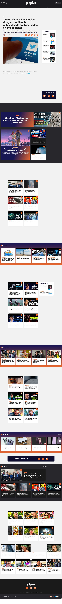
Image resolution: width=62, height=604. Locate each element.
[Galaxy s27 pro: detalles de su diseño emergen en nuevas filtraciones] (49, 35)
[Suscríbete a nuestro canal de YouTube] (4, 3)
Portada (15, 7)
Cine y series (26, 7)
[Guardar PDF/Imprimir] (37, 35)
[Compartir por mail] (35, 35)
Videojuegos (46, 7)
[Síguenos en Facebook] (1, 3)
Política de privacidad (29, 592)
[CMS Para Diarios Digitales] (58, 596)
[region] (31, 12)
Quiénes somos (22, 592)
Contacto (40, 592)
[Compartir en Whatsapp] (32, 35)
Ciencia (20, 7)
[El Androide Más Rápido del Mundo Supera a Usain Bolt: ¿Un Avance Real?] (49, 59)
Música (32, 7)
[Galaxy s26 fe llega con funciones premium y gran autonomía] (49, 53)
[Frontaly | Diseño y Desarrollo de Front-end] (52, 596)
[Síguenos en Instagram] (6, 3)
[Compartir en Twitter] (29, 35)
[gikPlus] (31, 3)
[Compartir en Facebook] (26, 35)
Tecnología (39, 7)
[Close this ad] (61, 598)
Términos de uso (35, 592)
